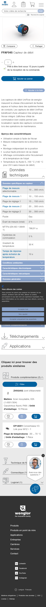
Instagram (23, 578)
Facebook (23, 568)
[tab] (23, 183)
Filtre (22, 384)
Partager (39, 46)
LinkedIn (22, 563)
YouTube (22, 573)
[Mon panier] (32, 6)
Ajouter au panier (25, 79)
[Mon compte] (14, 6)
